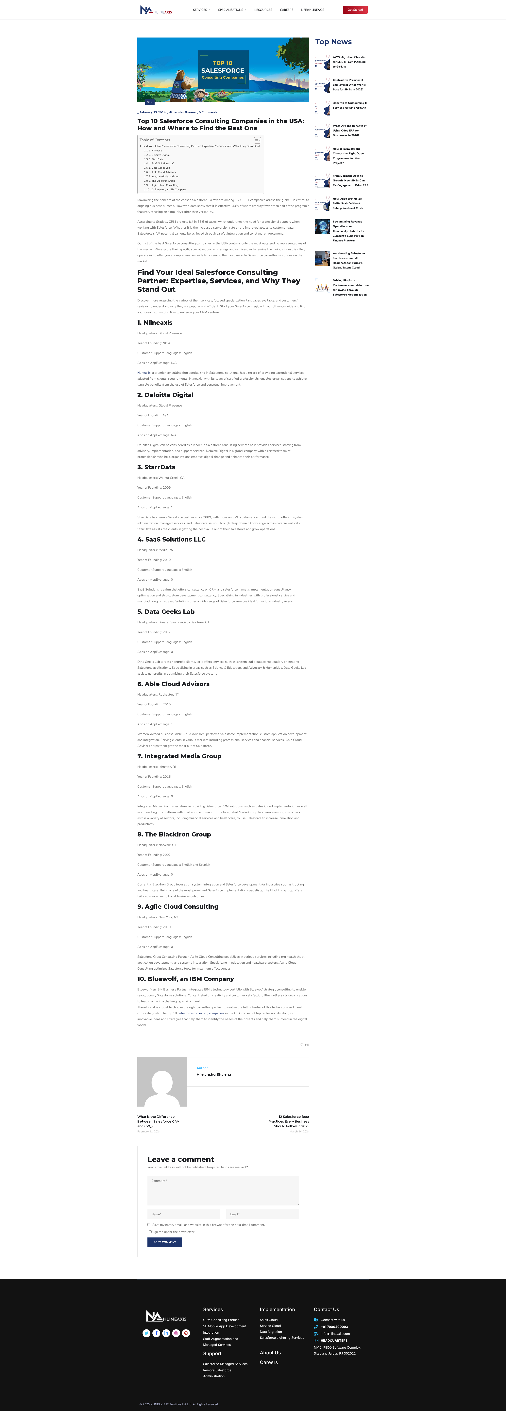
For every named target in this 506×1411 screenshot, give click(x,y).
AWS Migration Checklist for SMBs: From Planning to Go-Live (350, 62)
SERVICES (200, 10)
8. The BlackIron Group (162, 181)
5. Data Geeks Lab (159, 168)
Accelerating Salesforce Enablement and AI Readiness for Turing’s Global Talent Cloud (349, 260)
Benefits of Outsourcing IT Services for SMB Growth (350, 105)
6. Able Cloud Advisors (162, 172)
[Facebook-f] (156, 1333)
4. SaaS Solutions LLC (161, 163)
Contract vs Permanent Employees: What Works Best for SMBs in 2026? (349, 84)
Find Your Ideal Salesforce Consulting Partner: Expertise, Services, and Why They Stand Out (201, 146)
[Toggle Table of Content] (255, 140)
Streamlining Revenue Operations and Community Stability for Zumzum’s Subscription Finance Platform (348, 231)
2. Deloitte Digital (159, 155)
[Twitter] (146, 1333)
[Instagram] (176, 1333)
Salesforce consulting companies (201, 1013)
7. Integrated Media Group (164, 176)
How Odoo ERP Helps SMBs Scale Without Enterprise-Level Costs (348, 203)
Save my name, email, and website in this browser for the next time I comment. (208, 1225)
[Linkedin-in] (166, 1333)
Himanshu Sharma (182, 112)
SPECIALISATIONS (230, 10)
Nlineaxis (144, 373)
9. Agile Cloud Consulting (163, 185)
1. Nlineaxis (155, 150)
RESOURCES (263, 10)
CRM (150, 102)
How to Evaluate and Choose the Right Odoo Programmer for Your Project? (348, 156)
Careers (269, 1362)
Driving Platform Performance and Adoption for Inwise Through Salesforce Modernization (351, 288)
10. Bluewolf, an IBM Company (168, 189)
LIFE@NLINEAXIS (312, 10)
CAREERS (286, 10)
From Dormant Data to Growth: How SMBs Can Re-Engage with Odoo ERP (350, 180)
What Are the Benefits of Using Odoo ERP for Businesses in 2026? (349, 130)
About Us (270, 1353)
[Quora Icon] (186, 1333)
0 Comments (208, 112)
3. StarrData (156, 159)
